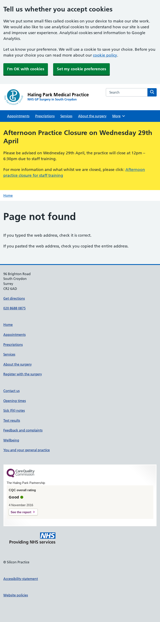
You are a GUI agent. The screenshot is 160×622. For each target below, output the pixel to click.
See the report (21, 512)
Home (8, 195)
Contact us (11, 391)
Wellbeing (11, 440)
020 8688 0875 (14, 308)
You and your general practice (26, 450)
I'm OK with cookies (25, 69)
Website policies (15, 595)
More (118, 116)
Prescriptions (45, 116)
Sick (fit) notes (14, 410)
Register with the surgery (22, 374)
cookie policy (105, 55)
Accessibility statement (20, 579)
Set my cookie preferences (81, 69)
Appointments (18, 116)
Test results (11, 420)
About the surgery (92, 116)
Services (66, 116)
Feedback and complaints (22, 430)
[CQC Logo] (21, 476)
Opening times (14, 401)
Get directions (14, 298)
